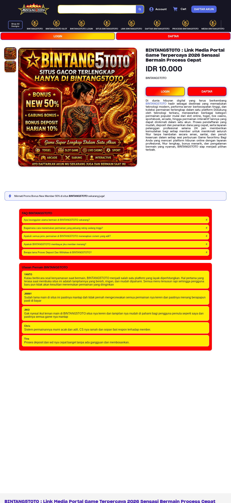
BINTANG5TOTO (156, 103)
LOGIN (58, 36)
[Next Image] (134, 107)
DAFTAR (173, 36)
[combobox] (97, 9)
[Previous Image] (21, 107)
